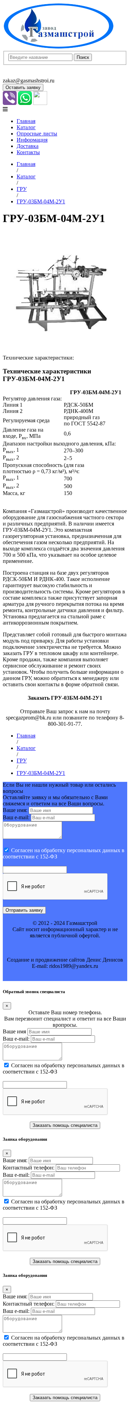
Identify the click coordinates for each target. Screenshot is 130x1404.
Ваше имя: (15, 810)
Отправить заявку (24, 910)
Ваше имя (14, 1031)
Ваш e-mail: (16, 817)
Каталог (26, 127)
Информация (32, 140)
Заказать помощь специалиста (65, 1125)
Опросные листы (37, 133)
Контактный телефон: (28, 1168)
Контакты (28, 152)
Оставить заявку (23, 87)
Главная (26, 121)
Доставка (27, 146)
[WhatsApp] (25, 103)
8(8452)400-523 (20, 74)
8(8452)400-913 (20, 68)
